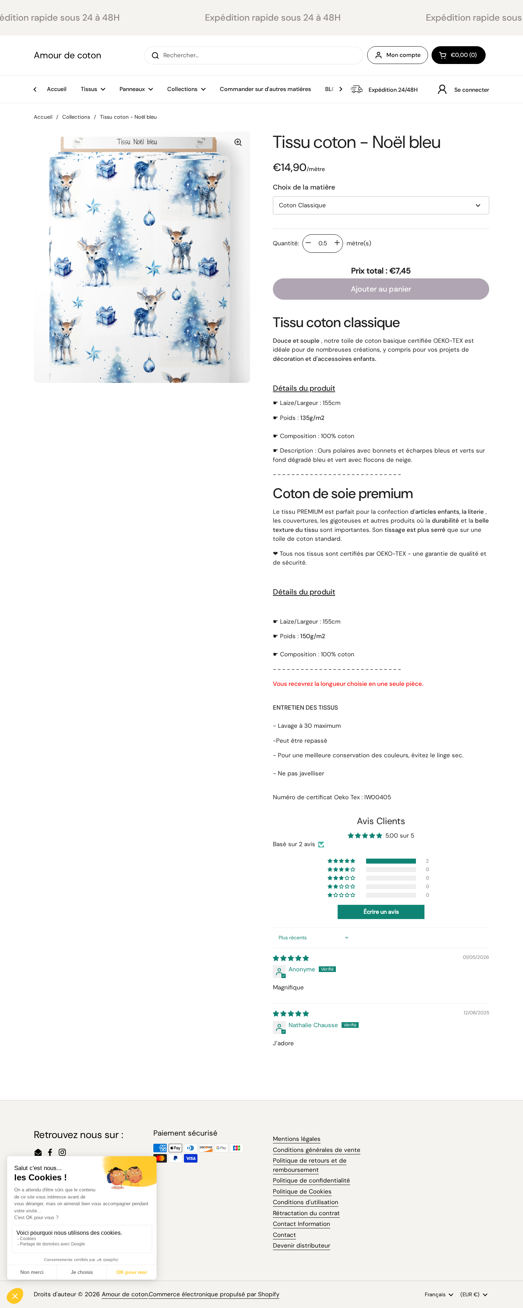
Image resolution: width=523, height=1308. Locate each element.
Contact (284, 1235)
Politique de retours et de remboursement (310, 1165)
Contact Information (301, 1224)
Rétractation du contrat (306, 1213)
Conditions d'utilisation (305, 1202)
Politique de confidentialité (311, 1180)
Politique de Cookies (302, 1191)
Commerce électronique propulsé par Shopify (214, 1294)
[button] (459, 55)
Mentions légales (297, 1139)
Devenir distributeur (301, 1245)
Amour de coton (67, 55)
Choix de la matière (304, 187)
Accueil (43, 117)
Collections (76, 117)
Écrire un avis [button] (381, 911)
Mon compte (403, 55)
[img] (291, 958)
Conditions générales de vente (316, 1150)
